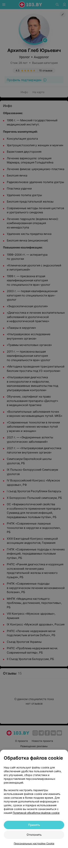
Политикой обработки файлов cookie (36, 812)
